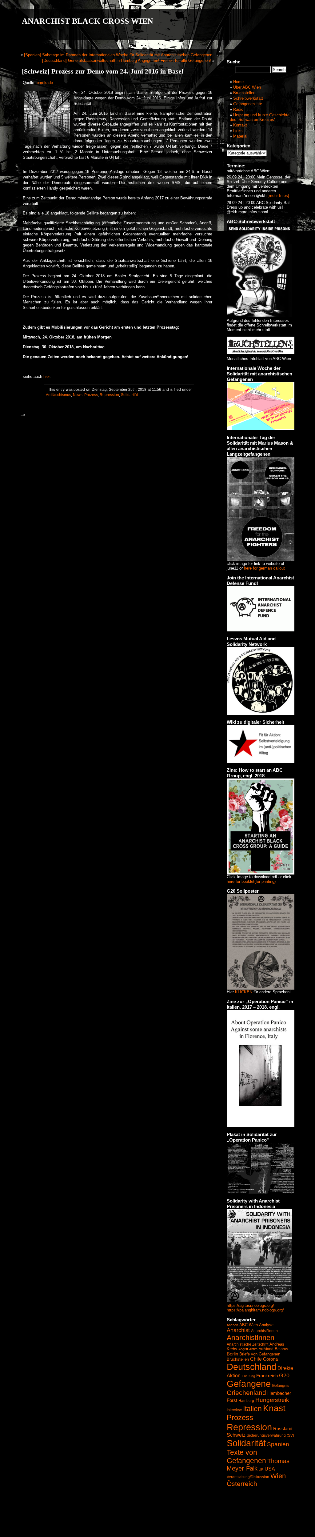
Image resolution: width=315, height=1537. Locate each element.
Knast (274, 1408)
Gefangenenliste (247, 104)
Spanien (278, 1444)
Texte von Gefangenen (246, 1456)
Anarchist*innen (264, 1331)
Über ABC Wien (247, 87)
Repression (109, 395)
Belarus (281, 1349)
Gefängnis (280, 1385)
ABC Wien (248, 1325)
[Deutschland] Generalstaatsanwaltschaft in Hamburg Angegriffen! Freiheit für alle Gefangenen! (126, 60)
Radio (238, 109)
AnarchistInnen (250, 1338)
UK (261, 1469)
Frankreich (267, 1375)
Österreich (242, 1483)
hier (46, 376)
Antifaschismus (58, 395)
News (77, 395)
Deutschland (251, 1367)
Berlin (232, 1353)
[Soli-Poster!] (259, 1300)
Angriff (243, 1349)
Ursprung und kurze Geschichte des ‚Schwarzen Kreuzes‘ (259, 117)
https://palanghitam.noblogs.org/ (255, 1310)
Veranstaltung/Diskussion (248, 1477)
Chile (256, 1359)
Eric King (248, 1376)
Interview (234, 1410)
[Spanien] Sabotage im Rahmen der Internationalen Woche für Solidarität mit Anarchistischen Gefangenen (118, 55)
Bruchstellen (244, 92)
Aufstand (266, 1349)
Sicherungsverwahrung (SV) (270, 1435)
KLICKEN (243, 992)
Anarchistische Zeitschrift (247, 1344)
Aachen (232, 1325)
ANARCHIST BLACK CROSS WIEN (87, 21)
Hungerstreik (272, 1400)
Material (240, 136)
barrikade (45, 82)
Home (238, 81)
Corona (270, 1359)
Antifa (253, 1349)
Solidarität (129, 395)
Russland (282, 1428)
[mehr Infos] (277, 195)
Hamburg (246, 1401)
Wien (278, 1476)
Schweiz (236, 1435)
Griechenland (246, 1392)
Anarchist (238, 1330)
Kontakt (240, 125)
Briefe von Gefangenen (259, 1354)
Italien (252, 1409)
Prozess (91, 395)
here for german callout (264, 568)
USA (270, 1468)
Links (238, 130)
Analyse (266, 1325)
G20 (284, 1375)
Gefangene (249, 1384)
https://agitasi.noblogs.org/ (250, 1305)
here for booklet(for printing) (251, 881)
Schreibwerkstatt (248, 98)
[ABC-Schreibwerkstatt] (259, 315)
